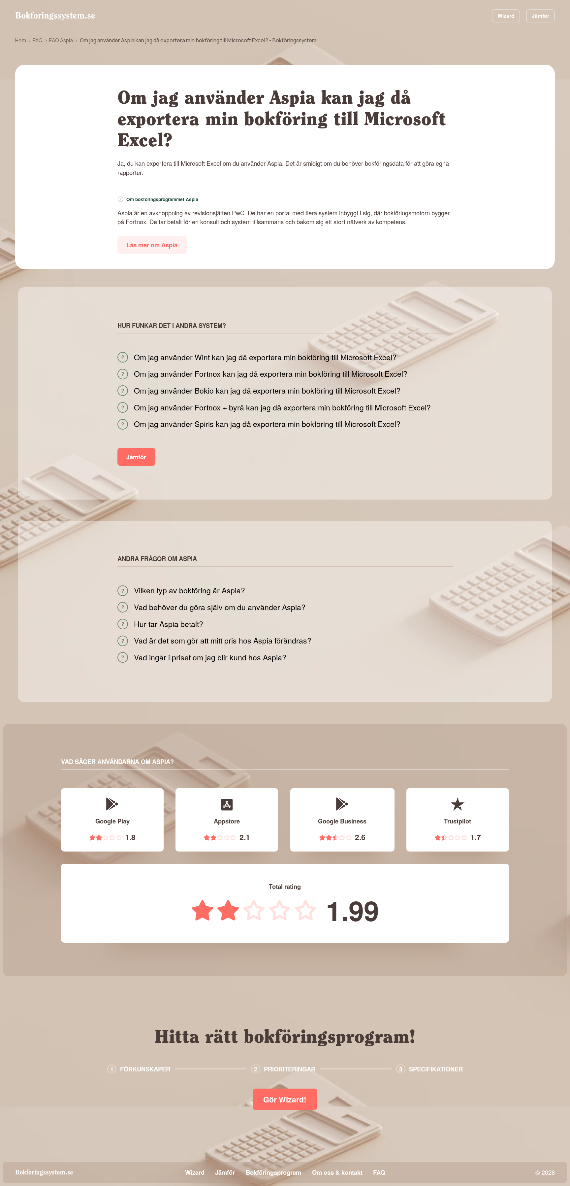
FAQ (38, 40)
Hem (20, 40)
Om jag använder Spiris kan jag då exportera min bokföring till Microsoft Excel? (267, 424)
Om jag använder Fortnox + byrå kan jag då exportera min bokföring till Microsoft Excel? (282, 407)
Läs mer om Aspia (151, 244)
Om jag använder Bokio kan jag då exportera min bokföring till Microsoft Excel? (267, 390)
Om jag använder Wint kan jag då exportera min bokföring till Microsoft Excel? (265, 357)
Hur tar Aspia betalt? (168, 624)
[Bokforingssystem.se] (55, 15)
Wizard (506, 15)
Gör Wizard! (284, 1099)
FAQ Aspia (61, 40)
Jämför (540, 15)
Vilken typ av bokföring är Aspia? (189, 590)
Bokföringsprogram (273, 1172)
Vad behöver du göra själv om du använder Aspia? (219, 607)
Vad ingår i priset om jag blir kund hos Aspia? (210, 657)
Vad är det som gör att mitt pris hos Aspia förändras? (222, 640)
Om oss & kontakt (337, 1172)
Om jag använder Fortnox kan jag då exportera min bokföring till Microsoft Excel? (270, 373)
